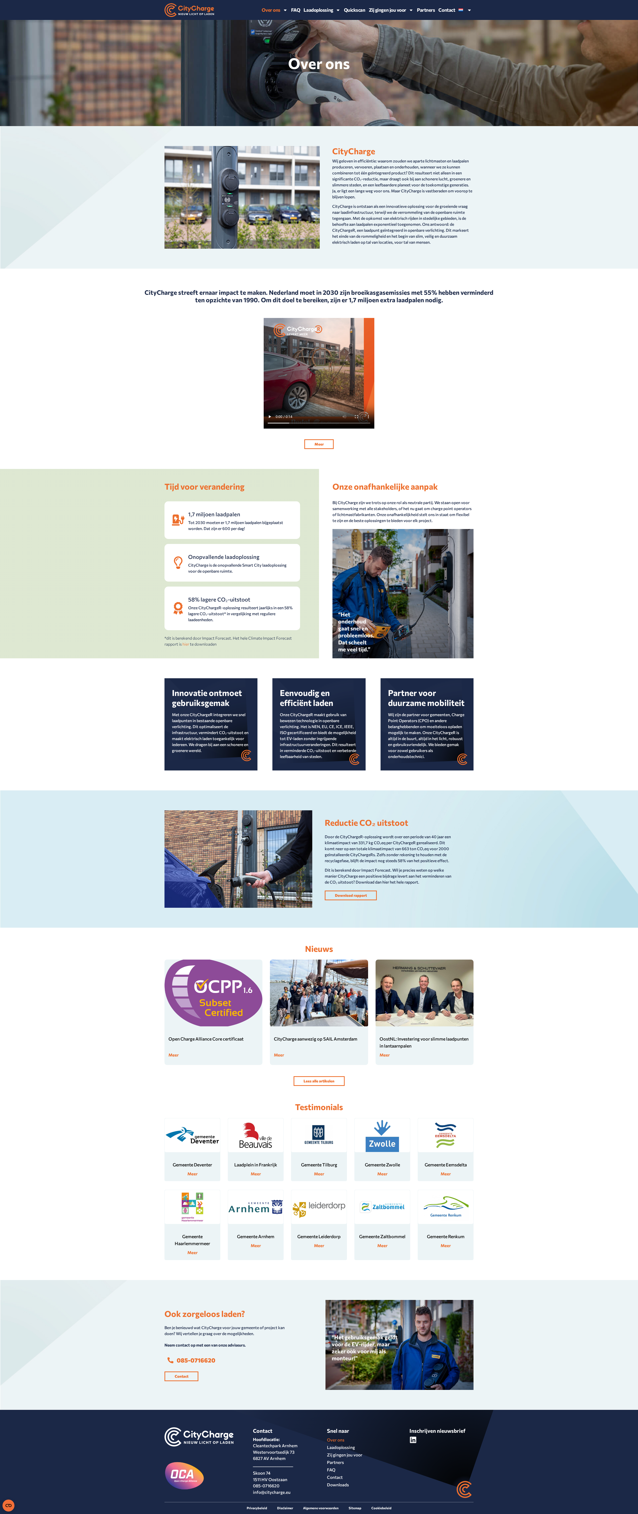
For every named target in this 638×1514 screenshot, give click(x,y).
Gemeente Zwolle (382, 1164)
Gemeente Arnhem (255, 1236)
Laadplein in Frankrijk (255, 1164)
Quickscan (354, 10)
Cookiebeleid (381, 1508)
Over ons (271, 10)
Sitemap (355, 1508)
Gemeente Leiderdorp (319, 1236)
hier (185, 644)
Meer (173, 1055)
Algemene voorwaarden (321, 1508)
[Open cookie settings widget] (8, 1506)
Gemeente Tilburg (319, 1164)
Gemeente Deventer (192, 1164)
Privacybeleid (257, 1508)
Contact (446, 10)
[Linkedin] (413, 1439)
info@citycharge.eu (272, 1492)
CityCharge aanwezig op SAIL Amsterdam (315, 1039)
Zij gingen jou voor (344, 1454)
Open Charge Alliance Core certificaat (205, 1039)
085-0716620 (266, 1485)
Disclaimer (285, 1508)
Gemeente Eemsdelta (446, 1164)
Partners (426, 10)
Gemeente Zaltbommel (382, 1236)
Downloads (338, 1484)
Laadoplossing (318, 10)
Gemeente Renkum (446, 1236)
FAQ (295, 10)
